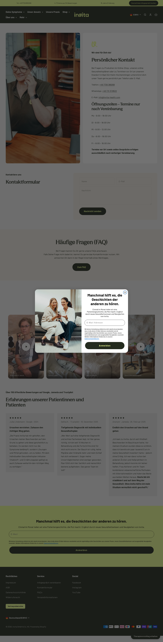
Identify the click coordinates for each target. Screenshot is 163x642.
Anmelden (105, 345)
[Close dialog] (125, 292)
